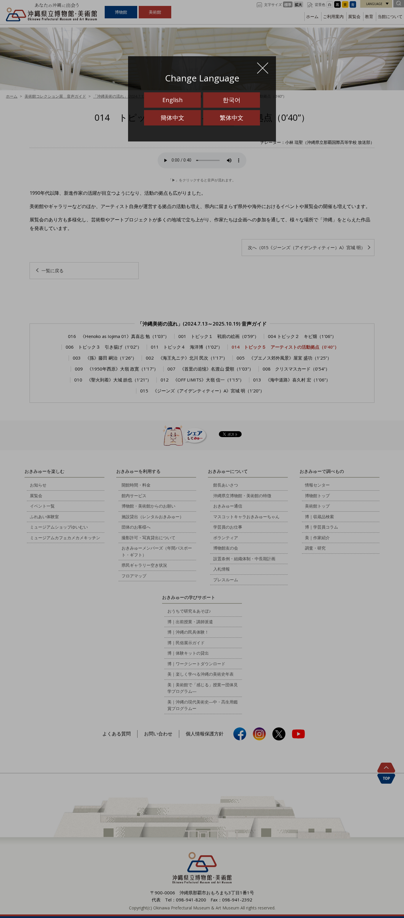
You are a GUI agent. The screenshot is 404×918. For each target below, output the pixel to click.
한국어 (231, 100)
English (172, 100)
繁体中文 (231, 118)
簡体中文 (172, 118)
